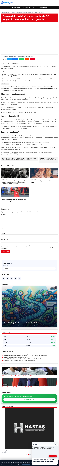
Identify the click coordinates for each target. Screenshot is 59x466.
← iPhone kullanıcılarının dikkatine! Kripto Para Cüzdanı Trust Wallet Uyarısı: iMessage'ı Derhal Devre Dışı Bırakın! (19, 159)
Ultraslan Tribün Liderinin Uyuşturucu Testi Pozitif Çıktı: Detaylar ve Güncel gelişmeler (22, 358)
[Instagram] (11, 278)
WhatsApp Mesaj (29, 399)
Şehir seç (5, 265)
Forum (34, 7)
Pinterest (32, 59)
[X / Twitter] (7, 278)
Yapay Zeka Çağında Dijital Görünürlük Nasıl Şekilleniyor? (15, 357)
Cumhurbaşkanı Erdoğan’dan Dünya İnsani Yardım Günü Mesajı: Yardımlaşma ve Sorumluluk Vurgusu (25, 355)
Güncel (7, 12)
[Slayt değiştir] (26, 454)
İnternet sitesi (4, 239)
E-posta (3, 233)
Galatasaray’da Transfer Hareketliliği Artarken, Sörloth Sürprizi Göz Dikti (19, 360)
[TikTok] (19, 278)
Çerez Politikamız (26, 464)
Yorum (3, 214)
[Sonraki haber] (54, 288)
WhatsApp (21, 59)
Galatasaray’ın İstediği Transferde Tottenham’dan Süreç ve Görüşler (18, 354)
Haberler (3, 12)
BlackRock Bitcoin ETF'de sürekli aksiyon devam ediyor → (48, 160)
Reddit (27, 59)
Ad (2, 228)
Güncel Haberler (16, 7)
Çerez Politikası (43, 7)
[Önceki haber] (51, 288)
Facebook (15, 59)
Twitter (9, 59)
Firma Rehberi (26, 7)
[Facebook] (3, 278)
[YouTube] (15, 278)
